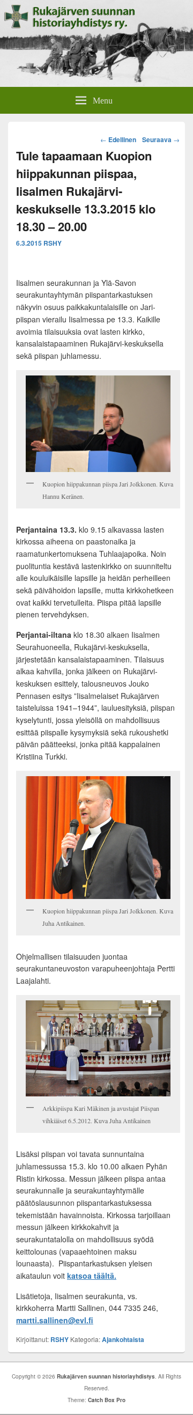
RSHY (52, 243)
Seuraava (161, 139)
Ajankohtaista (123, 1339)
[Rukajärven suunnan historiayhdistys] (96, 83)
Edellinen (118, 139)
